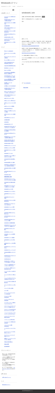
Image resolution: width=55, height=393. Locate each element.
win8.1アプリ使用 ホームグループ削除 (10, 111)
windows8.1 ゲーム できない (9, 191)
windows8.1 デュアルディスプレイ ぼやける (9, 204)
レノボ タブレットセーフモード (10, 329)
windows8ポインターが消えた (9, 240)
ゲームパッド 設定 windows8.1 (7, 297)
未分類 (43, 16)
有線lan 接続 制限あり (8, 341)
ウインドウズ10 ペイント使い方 (10, 285)
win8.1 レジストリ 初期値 (9, 106)
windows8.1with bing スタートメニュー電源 (9, 220)
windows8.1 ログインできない (9, 210)
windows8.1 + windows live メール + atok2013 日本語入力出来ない (10, 165)
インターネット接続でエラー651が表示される (9, 268)
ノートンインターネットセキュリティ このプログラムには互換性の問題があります (10, 313)
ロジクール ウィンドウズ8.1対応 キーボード (9, 332)
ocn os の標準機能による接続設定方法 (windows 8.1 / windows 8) (10, 80)
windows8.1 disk (7, 174)
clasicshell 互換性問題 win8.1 (10, 65)
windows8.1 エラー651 (8, 189)
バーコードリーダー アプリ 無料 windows (9, 317)
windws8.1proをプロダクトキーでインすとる (10, 256)
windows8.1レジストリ (8, 231)
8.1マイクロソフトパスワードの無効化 (10, 57)
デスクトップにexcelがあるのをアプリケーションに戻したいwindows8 (10, 310)
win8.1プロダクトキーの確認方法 (9, 115)
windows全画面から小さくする (9, 253)
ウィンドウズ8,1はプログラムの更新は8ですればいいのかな (10, 279)
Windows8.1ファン (9, 3)
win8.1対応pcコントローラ (9, 117)
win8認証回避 (7, 25)
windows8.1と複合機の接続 (9, 222)
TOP (6, 6)
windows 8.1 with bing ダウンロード (10, 134)
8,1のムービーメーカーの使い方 (10, 54)
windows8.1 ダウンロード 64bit (9, 198)
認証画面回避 (6, 346)
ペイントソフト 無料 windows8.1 (8, 326)
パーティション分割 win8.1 (9, 319)
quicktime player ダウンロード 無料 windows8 (9, 89)
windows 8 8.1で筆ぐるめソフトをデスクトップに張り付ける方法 (10, 127)
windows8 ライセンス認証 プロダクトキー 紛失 (9, 156)
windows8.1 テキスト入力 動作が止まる (9, 201)
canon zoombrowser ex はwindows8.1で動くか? (9, 63)
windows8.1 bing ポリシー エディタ (9, 172)
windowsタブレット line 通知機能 (10, 244)
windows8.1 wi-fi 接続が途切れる (9, 183)
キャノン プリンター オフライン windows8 (9, 293)
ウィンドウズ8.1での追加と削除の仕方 (10, 282)
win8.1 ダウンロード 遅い (45, 87)
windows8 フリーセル (8, 153)
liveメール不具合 (7, 70)
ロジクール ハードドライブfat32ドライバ (9, 336)
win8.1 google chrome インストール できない (10, 95)
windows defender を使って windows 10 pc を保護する (9, 141)
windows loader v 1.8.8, (8, 37)
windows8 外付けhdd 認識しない (9, 160)
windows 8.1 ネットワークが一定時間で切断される (9, 137)
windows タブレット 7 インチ (10, 145)
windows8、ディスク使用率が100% (9, 235)
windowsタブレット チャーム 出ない (10, 247)
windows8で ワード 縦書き (9, 237)
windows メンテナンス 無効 (9, 147)
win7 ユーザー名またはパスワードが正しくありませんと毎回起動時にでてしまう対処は (10, 92)
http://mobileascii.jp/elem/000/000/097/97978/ (30, 45)
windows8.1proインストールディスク (9, 217)
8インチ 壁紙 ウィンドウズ (9, 60)
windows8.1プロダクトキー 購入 (9, 229)
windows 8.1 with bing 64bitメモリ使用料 (10, 130)
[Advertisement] (37, 29)
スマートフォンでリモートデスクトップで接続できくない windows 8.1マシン (9, 307)
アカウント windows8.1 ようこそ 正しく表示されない (9, 265)
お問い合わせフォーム (6, 377)
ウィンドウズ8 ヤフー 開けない (10, 275)
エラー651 (6, 290)
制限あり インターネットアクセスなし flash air (10, 339)
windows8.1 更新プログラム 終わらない (9, 213)
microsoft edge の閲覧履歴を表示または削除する (9, 73)
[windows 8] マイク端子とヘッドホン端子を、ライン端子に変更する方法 (9, 262)
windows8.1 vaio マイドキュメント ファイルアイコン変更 (10, 179)
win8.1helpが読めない (8, 108)
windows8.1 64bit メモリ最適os (9, 169)
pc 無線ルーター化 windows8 (10, 85)
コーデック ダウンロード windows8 (9, 300)
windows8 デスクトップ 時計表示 (9, 151)
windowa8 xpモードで (8, 124)
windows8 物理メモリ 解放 (9, 162)
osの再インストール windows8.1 (8, 83)
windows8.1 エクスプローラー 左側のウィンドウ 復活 (9, 186)
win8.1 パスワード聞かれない (10, 100)
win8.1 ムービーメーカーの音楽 (10, 103)
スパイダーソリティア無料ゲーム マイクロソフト (9, 303)
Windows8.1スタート (6, 384)
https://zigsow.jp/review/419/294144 (28, 53)
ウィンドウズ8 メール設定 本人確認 (10, 272)
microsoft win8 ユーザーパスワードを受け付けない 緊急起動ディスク (10, 76)
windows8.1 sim (8, 176)
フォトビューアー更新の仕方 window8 (9, 322)
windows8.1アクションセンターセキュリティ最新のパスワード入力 (10, 226)
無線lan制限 (25, 87)
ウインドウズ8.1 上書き (8, 288)
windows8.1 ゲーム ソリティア (9, 194)
